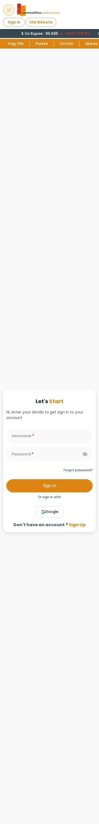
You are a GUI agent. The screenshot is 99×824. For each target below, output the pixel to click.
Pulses (42, 43)
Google (51, 511)
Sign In (14, 22)
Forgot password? (78, 470)
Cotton (66, 43)
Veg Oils (16, 43)
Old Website (41, 22)
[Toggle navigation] (9, 10)
